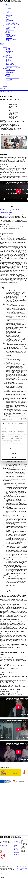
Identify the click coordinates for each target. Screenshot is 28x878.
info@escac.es (3, 845)
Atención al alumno (10, 27)
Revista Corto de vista (11, 39)
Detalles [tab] (14, 423)
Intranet (2, 43)
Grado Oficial (9, 15)
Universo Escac (6, 32)
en (2, 44)
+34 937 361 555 (4, 844)
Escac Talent (9, 38)
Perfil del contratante (16, 850)
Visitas (7, 11)
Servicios (8, 31)
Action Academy (10, 21)
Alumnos (5, 26)
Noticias (8, 34)
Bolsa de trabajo (10, 30)
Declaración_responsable (6, 212)
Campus (8, 9)
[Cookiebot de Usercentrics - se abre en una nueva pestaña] (20, 419)
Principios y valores (10, 7)
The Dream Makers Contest (12, 35)
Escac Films (9, 36)
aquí (12, 227)
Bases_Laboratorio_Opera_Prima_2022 (9, 209)
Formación (5, 13)
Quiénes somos (9, 8)
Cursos (7, 19)
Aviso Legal (20, 866)
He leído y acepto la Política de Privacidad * (24, 847)
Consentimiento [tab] (6, 423)
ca (1, 44)
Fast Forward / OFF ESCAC (13, 24)
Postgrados (8, 17)
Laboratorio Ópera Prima (12, 23)
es (0, 44)
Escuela (5, 4)
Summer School (10, 20)
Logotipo (8, 12)
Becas (7, 28)
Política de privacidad (22, 867)
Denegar (14, 457)
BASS (7, 40)
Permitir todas (14, 449)
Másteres (8, 16)
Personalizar (13, 453)
